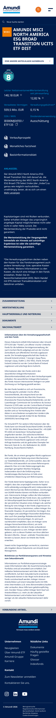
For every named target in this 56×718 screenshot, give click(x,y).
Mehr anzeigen (12, 192)
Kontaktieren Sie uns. (17, 683)
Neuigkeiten (12, 648)
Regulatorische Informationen (34, 709)
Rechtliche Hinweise (30, 713)
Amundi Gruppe (14, 656)
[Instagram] (7, 694)
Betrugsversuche (29, 706)
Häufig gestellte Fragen (39, 653)
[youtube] (24, 694)
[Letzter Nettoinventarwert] (21, 94)
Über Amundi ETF (15, 652)
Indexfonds (37, 664)
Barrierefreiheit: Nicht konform (34, 711)
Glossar (34, 659)
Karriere (9, 661)
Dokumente (37, 647)
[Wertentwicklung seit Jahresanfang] (42, 97)
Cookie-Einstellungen (30, 715)
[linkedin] (15, 694)
